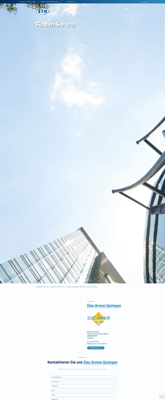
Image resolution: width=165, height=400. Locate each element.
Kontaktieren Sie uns (160, 48)
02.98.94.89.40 (94, 342)
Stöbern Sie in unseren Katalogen (160, 23)
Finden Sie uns (160, 37)
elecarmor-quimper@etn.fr (99, 344)
